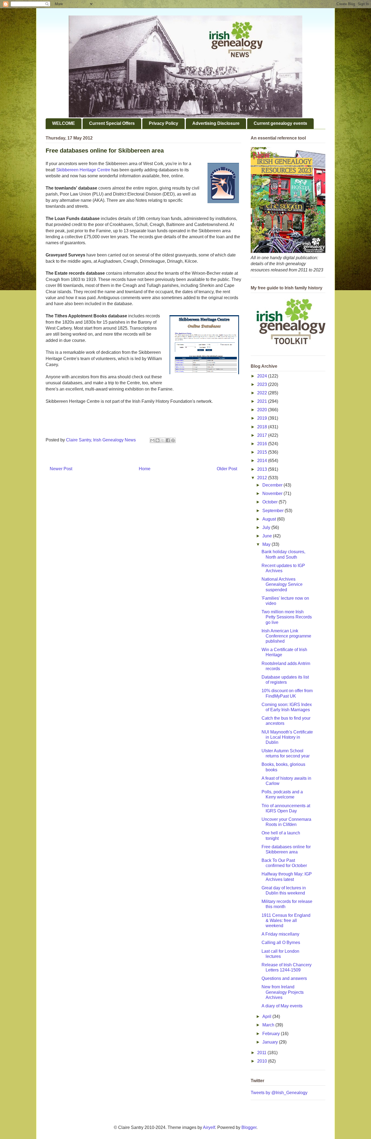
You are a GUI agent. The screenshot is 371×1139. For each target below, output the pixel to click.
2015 (262, 452)
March (268, 1025)
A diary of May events (282, 1006)
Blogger (248, 1127)
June (267, 536)
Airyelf (209, 1127)
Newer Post (61, 468)
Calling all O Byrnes (281, 942)
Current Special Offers (112, 123)
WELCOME (63, 123)
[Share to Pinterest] (173, 440)
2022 (262, 393)
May (267, 544)
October (270, 502)
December (273, 485)
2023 (262, 384)
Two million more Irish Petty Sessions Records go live (287, 616)
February (271, 1033)
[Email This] (152, 440)
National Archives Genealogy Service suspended (282, 584)
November (273, 493)
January (270, 1042)
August (269, 519)
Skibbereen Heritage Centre (83, 170)
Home (144, 468)
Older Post (227, 468)
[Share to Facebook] (168, 440)
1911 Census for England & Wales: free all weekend (286, 920)
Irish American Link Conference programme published (286, 636)
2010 (262, 1061)
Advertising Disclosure (216, 123)
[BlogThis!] (157, 440)
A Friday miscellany (280, 934)
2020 (262, 409)
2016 (262, 443)
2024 (262, 376)
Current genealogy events (280, 123)
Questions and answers (284, 978)
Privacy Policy (163, 123)
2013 (262, 469)
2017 (262, 435)
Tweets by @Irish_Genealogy (279, 1092)
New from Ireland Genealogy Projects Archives (283, 992)
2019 (262, 418)
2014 (262, 460)
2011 (262, 1052)
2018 (262, 427)
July (266, 527)
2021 (262, 401)
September (273, 510)
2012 (262, 477)
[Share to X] (162, 440)
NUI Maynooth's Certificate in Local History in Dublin (287, 737)
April (267, 1016)
